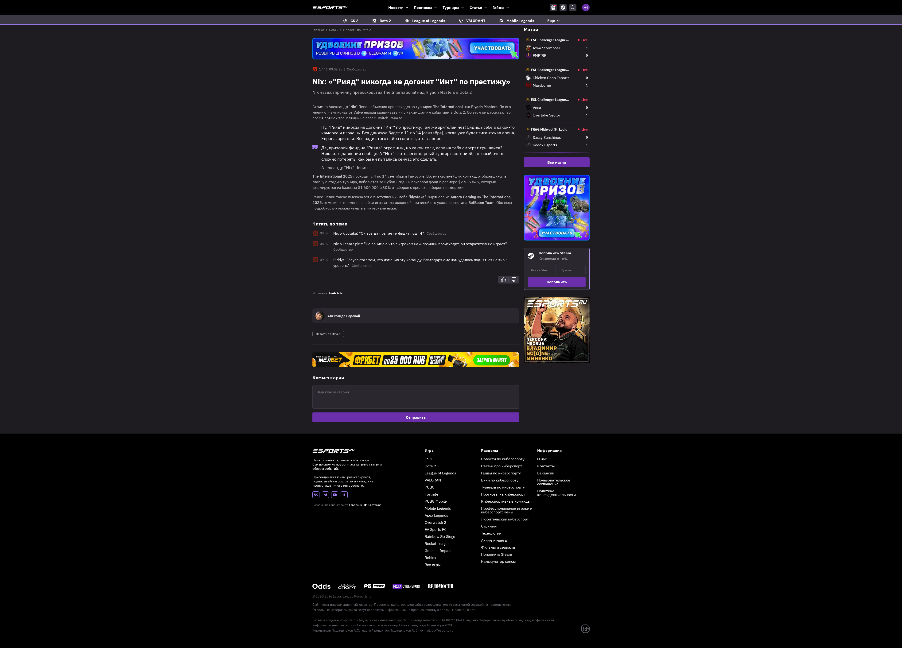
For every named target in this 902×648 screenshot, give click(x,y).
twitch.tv (336, 293)
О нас (542, 459)
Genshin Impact (438, 550)
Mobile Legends (438, 508)
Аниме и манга (494, 540)
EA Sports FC (436, 529)
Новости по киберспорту (503, 459)
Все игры (433, 565)
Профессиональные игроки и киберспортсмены (506, 510)
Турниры (451, 7)
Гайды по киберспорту (501, 473)
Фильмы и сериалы (498, 547)
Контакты (546, 466)
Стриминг (489, 526)
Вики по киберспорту (499, 480)
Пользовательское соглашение (553, 482)
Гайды (498, 7)
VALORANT (434, 480)
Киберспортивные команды (506, 501)
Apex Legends (436, 515)
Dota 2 (333, 30)
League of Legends (440, 473)
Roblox (430, 557)
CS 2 (428, 459)
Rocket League (437, 543)
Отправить (416, 417)
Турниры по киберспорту (503, 487)
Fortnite (431, 494)
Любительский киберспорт (505, 519)
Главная (318, 30)
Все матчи (556, 162)
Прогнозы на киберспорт (503, 494)
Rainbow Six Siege (440, 536)
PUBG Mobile (436, 501)
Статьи (476, 7)
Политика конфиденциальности (556, 493)
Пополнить (557, 281)
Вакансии (545, 473)
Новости (396, 7)
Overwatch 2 (435, 522)
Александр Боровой (343, 316)
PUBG (430, 487)
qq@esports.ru (361, 596)
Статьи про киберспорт (501, 466)
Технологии (491, 533)
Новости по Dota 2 (357, 30)
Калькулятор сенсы (498, 561)
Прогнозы (423, 7)
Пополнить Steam (496, 554)
